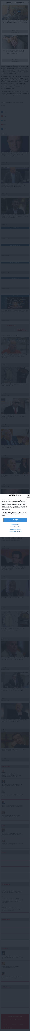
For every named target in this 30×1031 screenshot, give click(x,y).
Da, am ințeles (15, 519)
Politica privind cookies (15, 529)
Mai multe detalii (15, 524)
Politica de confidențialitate (15, 531)
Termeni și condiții (15, 526)
